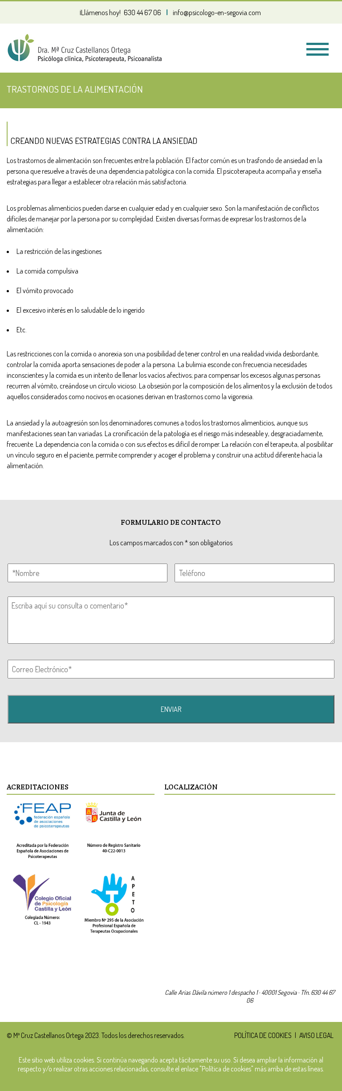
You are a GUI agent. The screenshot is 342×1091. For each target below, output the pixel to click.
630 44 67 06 (142, 12)
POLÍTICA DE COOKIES (263, 1035)
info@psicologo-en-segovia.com (217, 12)
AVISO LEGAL (316, 1035)
